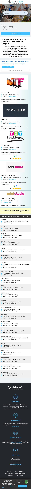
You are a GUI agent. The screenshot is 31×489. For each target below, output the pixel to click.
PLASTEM (3, 329)
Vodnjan (22, 64)
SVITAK (3, 343)
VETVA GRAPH (5, 372)
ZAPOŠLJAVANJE (9, 473)
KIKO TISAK (4, 314)
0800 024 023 (15, 426)
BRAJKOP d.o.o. (5, 234)
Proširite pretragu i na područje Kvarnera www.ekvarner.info (15, 211)
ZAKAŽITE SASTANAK (16, 442)
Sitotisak (5, 29)
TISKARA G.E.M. (5, 358)
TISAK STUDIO (5, 350)
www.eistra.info (15, 458)
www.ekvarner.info (15, 459)
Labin (15, 61)
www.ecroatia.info (15, 461)
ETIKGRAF (3, 262)
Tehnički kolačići (20, 481)
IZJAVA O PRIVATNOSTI (20, 473)
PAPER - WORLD (5, 322)
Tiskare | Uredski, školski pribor (11, 28)
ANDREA (3, 219)
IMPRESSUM (10, 471)
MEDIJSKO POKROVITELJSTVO (15, 475)
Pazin (26, 61)
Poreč (3, 64)
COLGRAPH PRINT (6, 241)
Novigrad (21, 61)
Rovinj (12, 64)
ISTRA (3, 61)
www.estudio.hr (15, 465)
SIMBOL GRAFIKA (6, 336)
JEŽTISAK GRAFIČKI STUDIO (8, 307)
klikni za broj (8, 223)
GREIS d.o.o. (4, 286)
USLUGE (3, 25)
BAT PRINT (4, 226)
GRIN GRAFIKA (5, 293)
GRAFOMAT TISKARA (7, 271)
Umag (16, 64)
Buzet (11, 61)
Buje (7, 61)
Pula (7, 64)
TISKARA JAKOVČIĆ (6, 365)
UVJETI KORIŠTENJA (19, 471)
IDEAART (3, 300)
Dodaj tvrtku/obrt (16, 70)
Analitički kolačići (20, 482)
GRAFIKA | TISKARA (8, 26)
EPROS (3, 248)
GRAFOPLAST (5, 278)
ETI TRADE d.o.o (5, 255)
